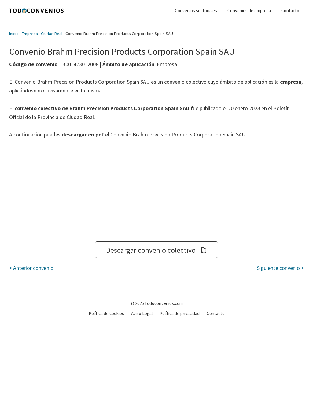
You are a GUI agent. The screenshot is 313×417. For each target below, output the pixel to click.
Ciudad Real (51, 33)
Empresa (30, 33)
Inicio (14, 33)
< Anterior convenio (31, 267)
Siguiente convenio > (280, 267)
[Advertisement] (156, 190)
